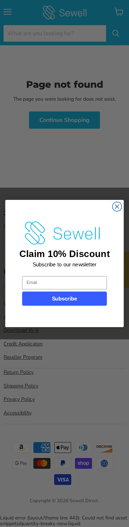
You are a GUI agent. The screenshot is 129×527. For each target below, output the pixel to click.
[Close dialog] (117, 206)
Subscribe (64, 299)
